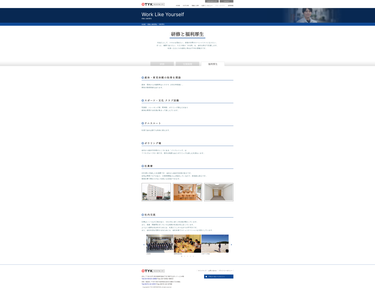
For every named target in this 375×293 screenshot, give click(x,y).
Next (230, 244)
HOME (144, 24)
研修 (162, 64)
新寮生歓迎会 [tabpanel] (178, 254)
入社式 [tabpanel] (148, 254)
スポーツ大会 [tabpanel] (205, 254)
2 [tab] (185, 256)
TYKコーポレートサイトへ (216, 276)
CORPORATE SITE (212, 1)
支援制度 (187, 64)
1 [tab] (182, 256)
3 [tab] (187, 256)
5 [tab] (193, 256)
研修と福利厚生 (152, 24)
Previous (144, 244)
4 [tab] (190, 256)
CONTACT (226, 1)
